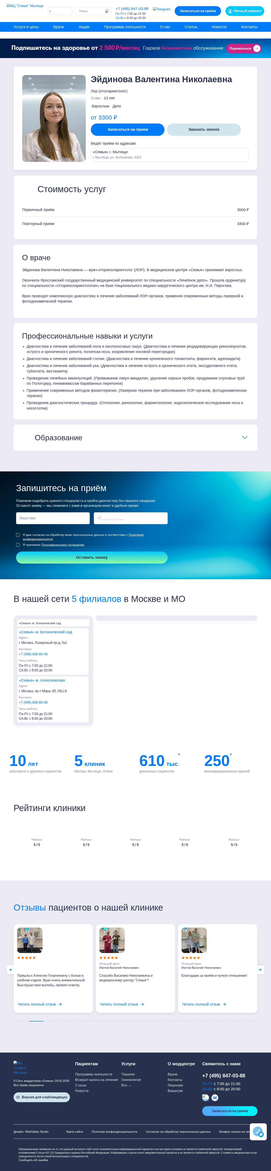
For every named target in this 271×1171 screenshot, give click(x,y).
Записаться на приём (198, 11)
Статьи (191, 27)
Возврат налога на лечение (96, 1080)
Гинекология (131, 1080)
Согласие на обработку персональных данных (178, 1131)
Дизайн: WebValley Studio (31, 1131)
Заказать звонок (203, 129)
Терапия (128, 1074)
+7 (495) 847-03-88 (132, 9)
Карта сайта (74, 1131)
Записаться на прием (128, 129)
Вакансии (175, 1091)
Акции (84, 27)
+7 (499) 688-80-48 (33, 654)
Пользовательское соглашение (62, 544)
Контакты (249, 27)
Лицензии (175, 1085)
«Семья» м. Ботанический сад (45, 632)
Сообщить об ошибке (33, 1160)
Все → (126, 1085)
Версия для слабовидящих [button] (45, 1097)
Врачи (58, 27)
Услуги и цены (26, 27)
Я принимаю (53, 544)
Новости (219, 27)
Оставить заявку (92, 557)
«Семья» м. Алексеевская (42, 680)
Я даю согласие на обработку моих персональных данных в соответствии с (83, 537)
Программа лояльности (125, 27)
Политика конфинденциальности (114, 1131)
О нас (165, 27)
